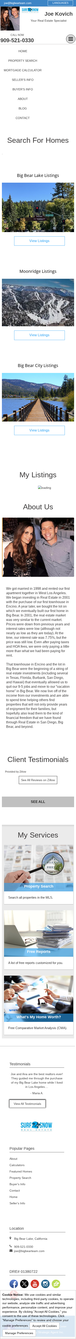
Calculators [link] (17, 1165)
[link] (38, 207)
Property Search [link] (22, 60)
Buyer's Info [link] (22, 89)
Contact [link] (23, 118)
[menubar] (23, 84)
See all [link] (38, 802)
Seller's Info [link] (23, 79)
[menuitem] (23, 51)
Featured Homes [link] (21, 1171)
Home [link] (22, 51)
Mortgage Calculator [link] (23, 70)
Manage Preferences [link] (19, 1333)
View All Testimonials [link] (27, 1103)
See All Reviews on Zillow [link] (38, 780)
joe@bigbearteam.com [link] (17, 3)
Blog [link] (23, 108)
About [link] (23, 99)
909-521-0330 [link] (17, 40)
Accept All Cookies (44, 1326)
